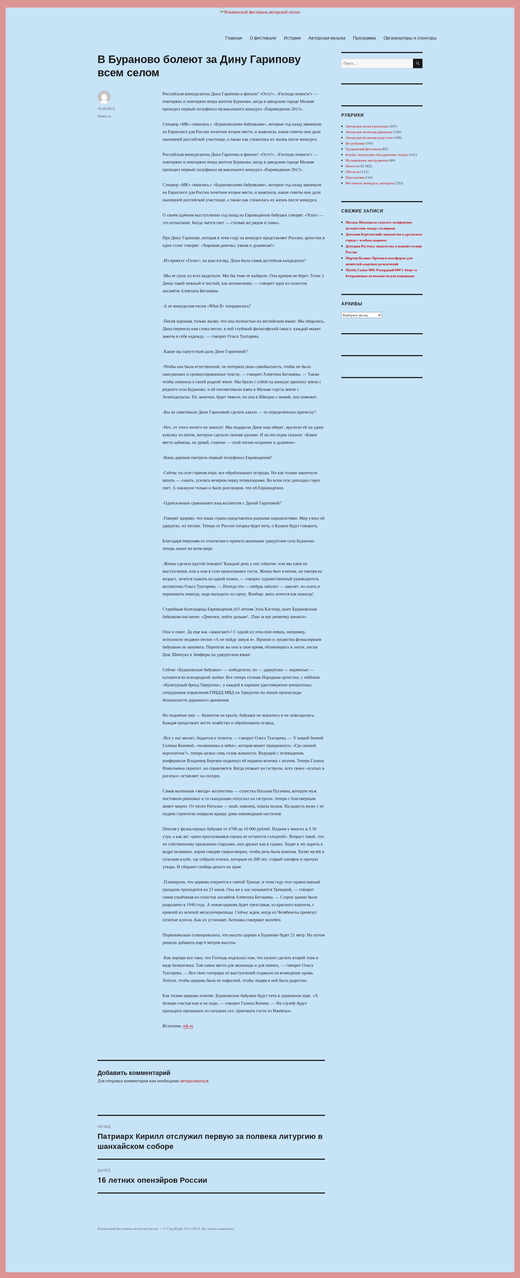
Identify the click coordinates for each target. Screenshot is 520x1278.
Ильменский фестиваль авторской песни (128, 1228)
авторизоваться (194, 1080)
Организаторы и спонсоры (410, 38)
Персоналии (355, 177)
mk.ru (188, 1025)
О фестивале (263, 38)
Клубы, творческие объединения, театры (377, 154)
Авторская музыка (326, 38)
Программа (364, 38)
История (292, 38)
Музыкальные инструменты (367, 160)
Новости (104, 116)
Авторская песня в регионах (367, 126)
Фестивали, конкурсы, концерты (370, 183)
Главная (233, 38)
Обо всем (353, 171)
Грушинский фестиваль (363, 148)
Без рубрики (355, 143)
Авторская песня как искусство (369, 137)
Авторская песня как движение (369, 131)
